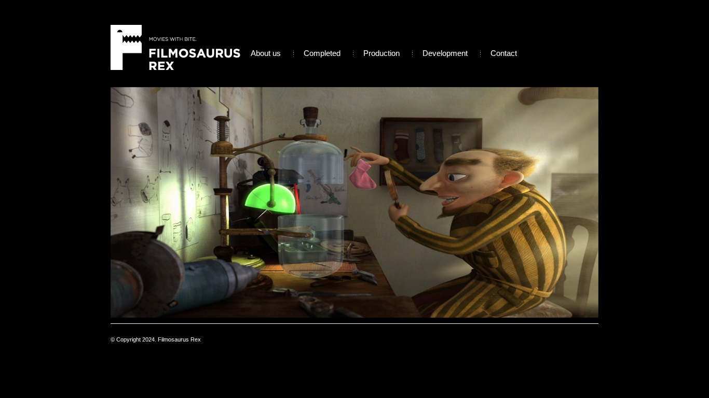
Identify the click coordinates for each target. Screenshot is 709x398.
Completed (322, 53)
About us (266, 53)
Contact (503, 53)
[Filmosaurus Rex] (175, 49)
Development (445, 53)
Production (381, 53)
